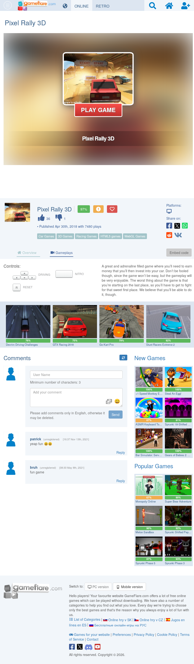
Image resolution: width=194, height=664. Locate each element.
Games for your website (92, 634)
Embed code (179, 252)
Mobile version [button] (131, 586)
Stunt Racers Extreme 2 (160, 344)
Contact (92, 639)
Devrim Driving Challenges (22, 344)
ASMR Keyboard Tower (149, 424)
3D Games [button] (65, 236)
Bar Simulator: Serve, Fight (152, 455)
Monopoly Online (146, 501)
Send (115, 414)
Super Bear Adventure (178, 501)
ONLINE (83, 6)
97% (83, 209)
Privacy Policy (144, 634)
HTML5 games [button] (111, 236)
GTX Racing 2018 (63, 344)
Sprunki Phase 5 (145, 563)
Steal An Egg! (173, 393)
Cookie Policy (167, 634)
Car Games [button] (46, 236)
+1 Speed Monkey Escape (151, 393)
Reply (120, 452)
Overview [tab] (29, 252)
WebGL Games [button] (135, 236)
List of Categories (87, 619)
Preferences (122, 634)
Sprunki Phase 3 (175, 563)
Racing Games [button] (86, 236)
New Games (149, 358)
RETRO (104, 6)
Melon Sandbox (145, 532)
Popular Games (153, 466)
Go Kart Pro (106, 344)
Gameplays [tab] (64, 252)
